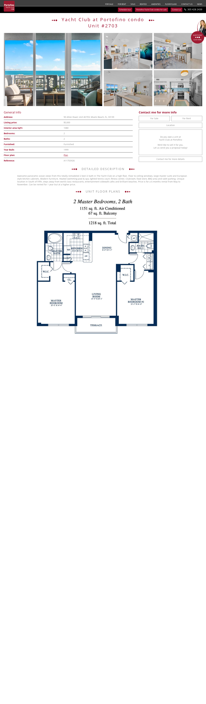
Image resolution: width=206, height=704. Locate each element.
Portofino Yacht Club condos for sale (151, 9)
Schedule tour (125, 9)
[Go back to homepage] (9, 6)
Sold (133, 4)
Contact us (187, 4)
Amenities (156, 4)
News (199, 4)
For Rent (122, 4)
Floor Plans (171, 4)
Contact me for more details (170, 159)
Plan (66, 155)
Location (170, 125)
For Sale (109, 4)
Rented (143, 4)
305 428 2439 (194, 9)
